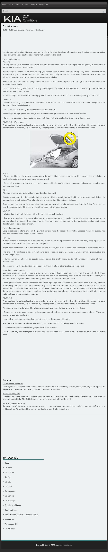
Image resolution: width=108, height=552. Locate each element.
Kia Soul (7, 481)
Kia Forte (8, 467)
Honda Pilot (9, 519)
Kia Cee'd (8, 486)
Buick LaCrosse (10, 510)
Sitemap (24, 4)
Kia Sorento (9, 495)
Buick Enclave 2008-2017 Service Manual (21, 514)
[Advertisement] (54, 40)
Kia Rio (5, 30)
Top (17, 4)
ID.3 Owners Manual (12, 505)
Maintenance (30, 30)
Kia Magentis (9, 491)
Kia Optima (9, 472)
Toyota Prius (9, 528)
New (11, 4)
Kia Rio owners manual (16, 30)
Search (33, 4)
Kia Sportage (9, 500)
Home (4, 4)
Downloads (44, 4)
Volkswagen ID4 (11, 524)
